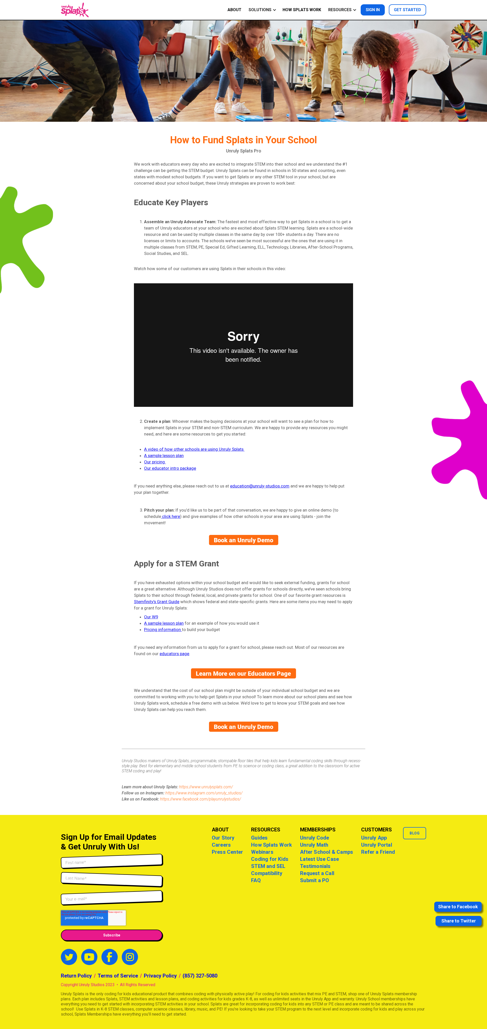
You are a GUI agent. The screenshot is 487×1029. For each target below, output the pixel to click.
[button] (261, 9)
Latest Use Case (319, 859)
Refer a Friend (378, 852)
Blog (415, 833)
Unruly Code (314, 838)
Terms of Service (118, 975)
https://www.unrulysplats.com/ (206, 786)
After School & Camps (326, 852)
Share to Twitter (458, 920)
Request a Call (317, 873)
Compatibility (266, 873)
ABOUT (234, 9)
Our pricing (155, 461)
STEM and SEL (268, 866)
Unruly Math (314, 845)
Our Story (223, 838)
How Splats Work (302, 9)
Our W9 (151, 616)
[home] (75, 10)
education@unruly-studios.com (259, 486)
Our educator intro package (170, 468)
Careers (221, 845)
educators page (174, 653)
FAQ (256, 880)
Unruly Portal (376, 845)
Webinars (262, 852)
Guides (259, 838)
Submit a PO (314, 880)
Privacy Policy (160, 975)
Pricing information (163, 629)
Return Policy (76, 975)
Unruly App (374, 838)
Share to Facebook (458, 906)
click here (170, 516)
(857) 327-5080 (200, 975)
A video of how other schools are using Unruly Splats (194, 449)
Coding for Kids (269, 859)
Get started (407, 9)
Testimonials (315, 866)
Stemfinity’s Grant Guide (156, 601)
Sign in (373, 9)
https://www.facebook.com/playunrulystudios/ (200, 799)
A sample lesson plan (164, 455)
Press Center (227, 852)
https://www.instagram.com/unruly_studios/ (203, 793)
